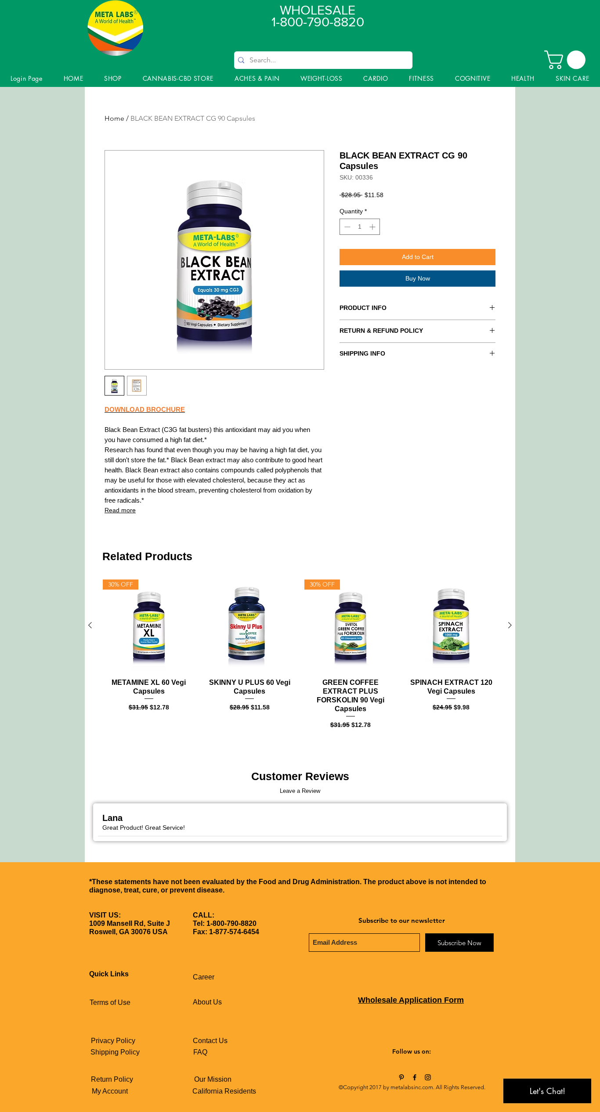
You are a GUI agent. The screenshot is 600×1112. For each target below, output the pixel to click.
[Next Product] (510, 625)
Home (114, 118)
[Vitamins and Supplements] (401, 1077)
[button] (567, 59)
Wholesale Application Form (411, 1000)
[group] (300, 654)
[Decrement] (346, 226)
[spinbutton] (360, 226)
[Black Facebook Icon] (415, 1077)
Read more (120, 510)
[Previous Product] (90, 625)
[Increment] (373, 226)
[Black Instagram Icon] (428, 1077)
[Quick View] (250, 625)
